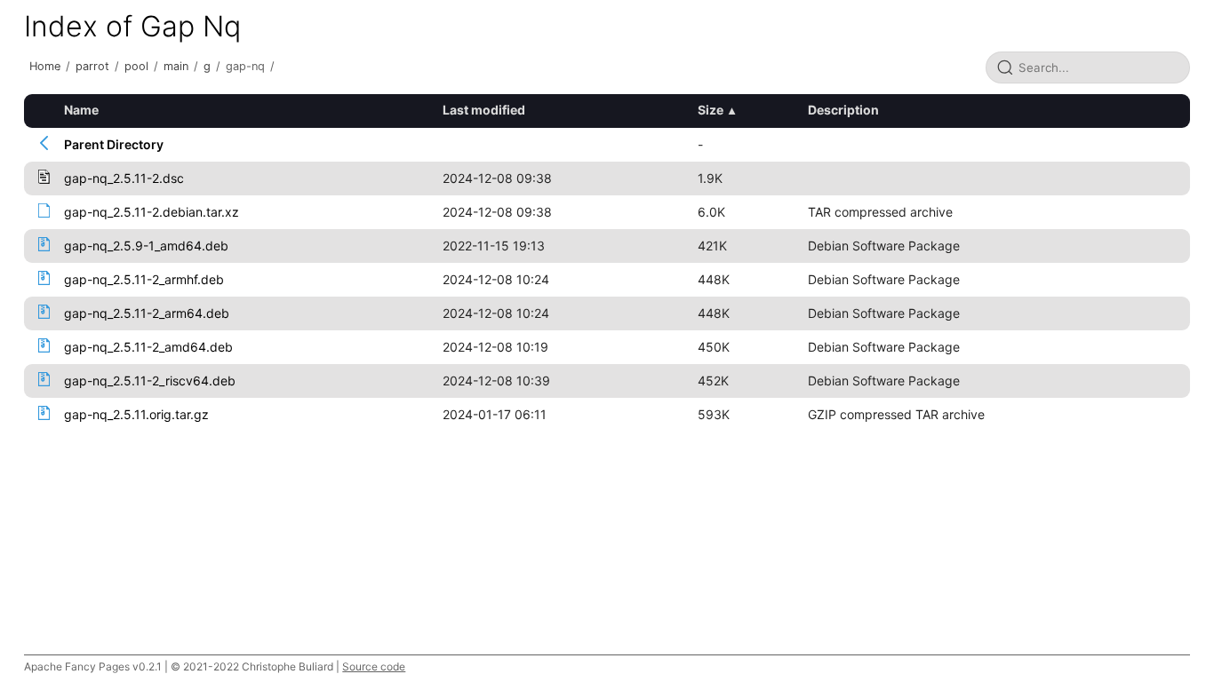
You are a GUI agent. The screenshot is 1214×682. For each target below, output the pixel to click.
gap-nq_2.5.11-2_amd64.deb (148, 346)
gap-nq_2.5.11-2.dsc (124, 178)
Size (710, 109)
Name (81, 109)
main (176, 66)
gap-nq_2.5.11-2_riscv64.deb (150, 380)
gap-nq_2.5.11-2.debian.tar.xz (151, 211)
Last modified (484, 109)
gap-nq (245, 66)
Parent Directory (114, 144)
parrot (92, 66)
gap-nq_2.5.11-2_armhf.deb (144, 279)
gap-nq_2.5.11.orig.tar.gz (136, 414)
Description (843, 109)
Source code (373, 666)
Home (44, 66)
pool (136, 66)
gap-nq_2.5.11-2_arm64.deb (146, 313)
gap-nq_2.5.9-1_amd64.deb (146, 245)
